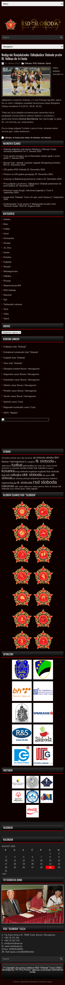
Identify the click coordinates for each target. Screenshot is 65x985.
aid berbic (28, 458)
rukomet (8, 486)
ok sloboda (35, 138)
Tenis (5, 309)
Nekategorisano (10, 271)
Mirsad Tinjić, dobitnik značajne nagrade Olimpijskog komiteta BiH (31, 164)
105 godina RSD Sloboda (14, 169)
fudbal (17, 465)
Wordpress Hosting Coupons (41, 982)
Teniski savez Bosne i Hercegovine (19, 396)
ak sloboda (39, 457)
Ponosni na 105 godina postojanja (18, 174)
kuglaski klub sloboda (48, 471)
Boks (5, 224)
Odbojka (28, 63)
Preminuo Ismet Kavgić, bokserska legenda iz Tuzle (27, 190)
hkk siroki (38, 466)
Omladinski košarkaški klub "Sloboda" (20, 352)
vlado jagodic (32, 488)
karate (23, 468)
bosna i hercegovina (13, 461)
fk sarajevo (30, 462)
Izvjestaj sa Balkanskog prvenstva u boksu (23, 179)
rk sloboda (24, 482)
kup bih (6, 475)
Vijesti (48, 63)
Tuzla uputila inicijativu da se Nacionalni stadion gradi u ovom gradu (31, 157)
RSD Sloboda (39, 63)
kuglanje (33, 471)
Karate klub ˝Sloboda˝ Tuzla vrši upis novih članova (26, 197)
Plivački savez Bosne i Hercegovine (19, 391)
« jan (4, 873)
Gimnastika (8, 238)
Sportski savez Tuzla (13, 402)
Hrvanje (6, 243)
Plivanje (7, 281)
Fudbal (6, 229)
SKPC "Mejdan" (10, 413)
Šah (5, 299)
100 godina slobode (9, 458)
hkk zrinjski (46, 466)
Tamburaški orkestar (12, 304)
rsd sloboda (46, 138)
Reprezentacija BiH (12, 285)
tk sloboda (54, 486)
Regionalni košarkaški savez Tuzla (19, 407)
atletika (50, 457)
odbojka (8, 138)
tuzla (12, 489)
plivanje (26, 478)
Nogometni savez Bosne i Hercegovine (21, 374)
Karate (6, 252)
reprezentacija (9, 482)
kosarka (8, 471)
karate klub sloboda (36, 468)
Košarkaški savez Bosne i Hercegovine (21, 380)
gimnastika (28, 465)
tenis (47, 486)
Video (6, 314)
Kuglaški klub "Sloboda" (14, 358)
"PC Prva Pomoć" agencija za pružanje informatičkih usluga (39, 971)
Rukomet (7, 295)
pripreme (35, 478)
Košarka (7, 257)
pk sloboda (18, 478)
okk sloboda (32, 475)
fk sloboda (45, 461)
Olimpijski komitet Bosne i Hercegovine (21, 369)
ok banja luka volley (21, 138)
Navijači (7, 266)
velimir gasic (19, 489)
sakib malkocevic (25, 486)
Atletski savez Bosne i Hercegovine (19, 385)
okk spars (46, 475)
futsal (6, 233)
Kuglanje (7, 262)
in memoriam (15, 468)
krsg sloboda (21, 471)
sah (16, 486)
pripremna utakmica (48, 478)
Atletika (6, 219)
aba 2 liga (20, 458)
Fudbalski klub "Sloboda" (14, 347)
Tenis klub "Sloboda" (12, 363)
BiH (57, 457)
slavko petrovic (38, 486)
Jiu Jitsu (7, 248)
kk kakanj (49, 468)
